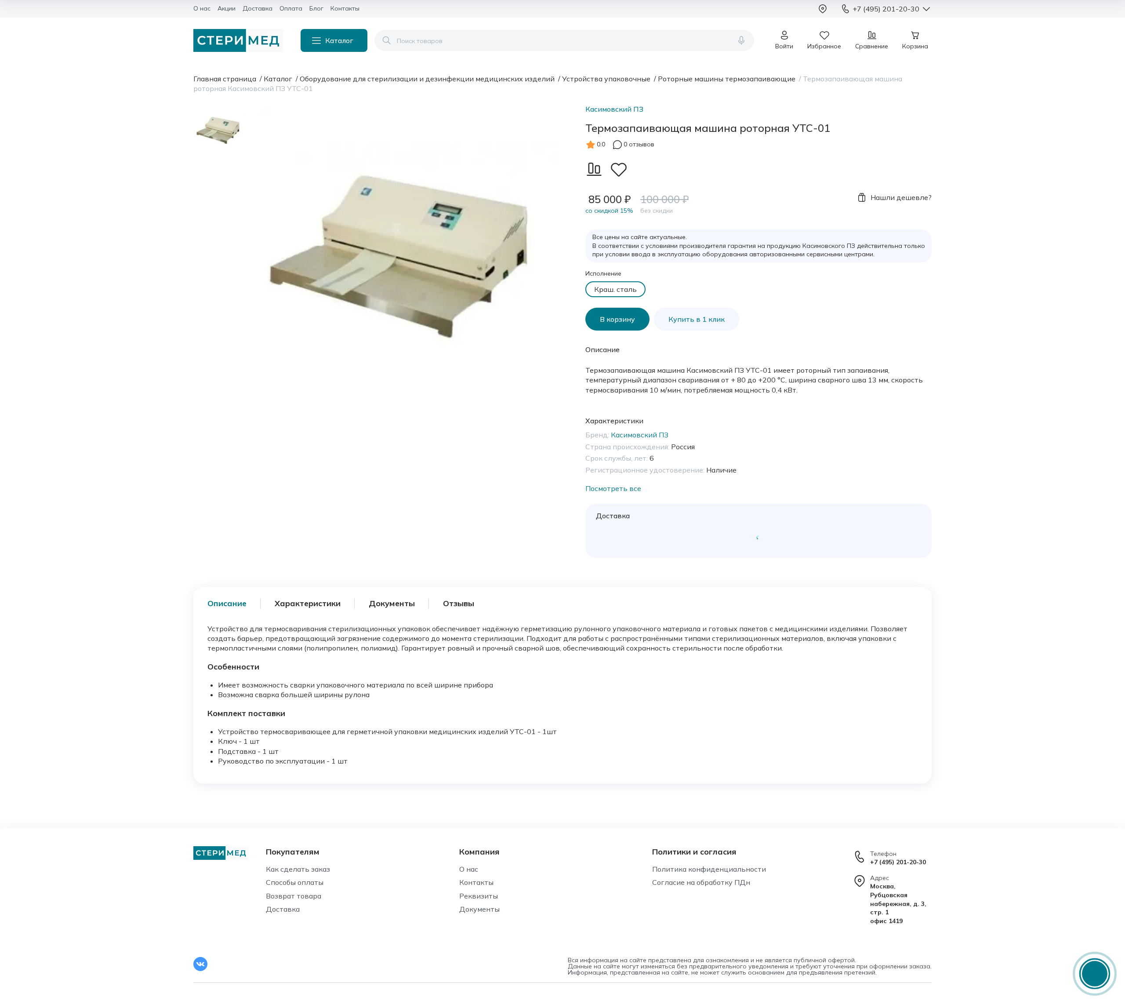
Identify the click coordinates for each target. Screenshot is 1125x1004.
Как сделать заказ (298, 869)
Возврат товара (293, 895)
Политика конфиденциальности (709, 869)
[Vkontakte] (200, 964)
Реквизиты (478, 895)
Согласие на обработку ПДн (701, 882)
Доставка (283, 909)
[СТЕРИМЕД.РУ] (238, 40)
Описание (227, 603)
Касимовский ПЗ (614, 109)
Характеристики (308, 603)
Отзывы (458, 603)
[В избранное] (619, 169)
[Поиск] (386, 40)
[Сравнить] (594, 169)
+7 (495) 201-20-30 (898, 862)
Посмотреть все (613, 488)
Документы (392, 603)
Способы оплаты (294, 882)
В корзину (617, 319)
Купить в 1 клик (696, 319)
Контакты (476, 882)
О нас (468, 869)
